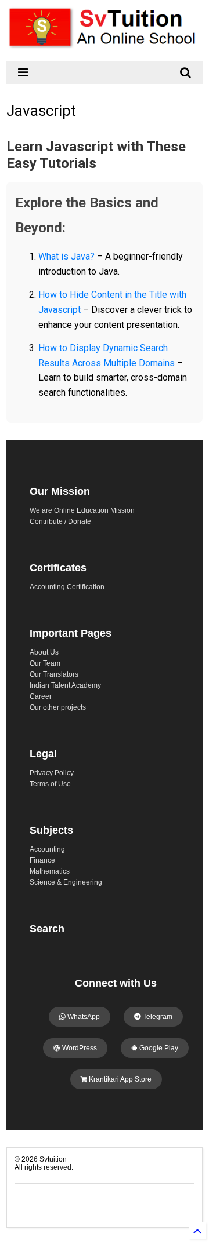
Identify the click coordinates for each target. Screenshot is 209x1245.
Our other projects (58, 707)
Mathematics (50, 871)
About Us (44, 652)
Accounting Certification (67, 587)
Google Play (158, 1048)
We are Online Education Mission (82, 510)
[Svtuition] (104, 46)
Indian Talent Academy (65, 685)
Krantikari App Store (119, 1079)
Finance (42, 860)
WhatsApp (83, 1017)
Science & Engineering (66, 882)
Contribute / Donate (60, 521)
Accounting (47, 849)
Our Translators (54, 674)
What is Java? (66, 256)
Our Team (45, 663)
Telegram (156, 1017)
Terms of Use (50, 784)
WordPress (78, 1048)
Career (41, 696)
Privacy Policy (52, 773)
